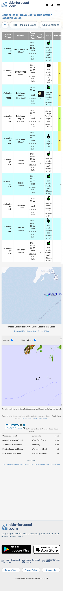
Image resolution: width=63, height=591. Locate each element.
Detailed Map (43, 331)
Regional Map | (20, 331)
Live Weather (39, 464)
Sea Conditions (50, 24)
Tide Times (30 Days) (24, 24)
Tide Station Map (53, 464)
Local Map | (32, 331)
